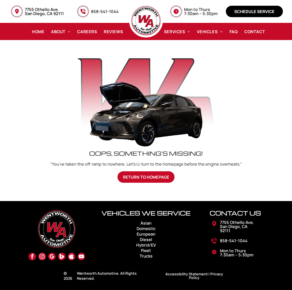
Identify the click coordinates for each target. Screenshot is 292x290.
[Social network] (62, 257)
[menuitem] (38, 31)
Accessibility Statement (186, 274)
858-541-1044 (234, 240)
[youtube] (81, 257)
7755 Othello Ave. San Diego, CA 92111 (44, 11)
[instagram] (42, 257)
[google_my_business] (52, 257)
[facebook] (32, 257)
